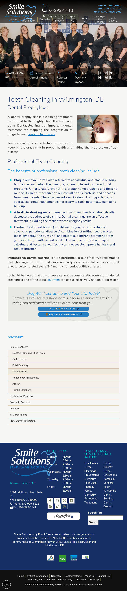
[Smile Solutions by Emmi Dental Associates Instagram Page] (106, 73)
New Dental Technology (23, 420)
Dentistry (45, 19)
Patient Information (28, 19)
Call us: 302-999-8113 (61, 308)
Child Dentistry (20, 365)
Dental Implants (59, 19)
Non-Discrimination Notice (88, 584)
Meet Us (73, 19)
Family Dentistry (19, 347)
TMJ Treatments (18, 414)
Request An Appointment (63, 314)
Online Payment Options (81, 77)
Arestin (16, 383)
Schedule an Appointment (62, 516)
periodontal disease (41, 134)
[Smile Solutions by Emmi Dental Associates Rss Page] (106, 77)
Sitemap (94, 579)
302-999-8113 (57, 10)
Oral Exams (91, 463)
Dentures (15, 408)
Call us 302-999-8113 (15, 75)
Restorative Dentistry (21, 396)
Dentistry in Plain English (99, 19)
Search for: (95, 512)
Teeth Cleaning (20, 371)
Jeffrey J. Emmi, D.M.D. (110, 5)
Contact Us (85, 19)
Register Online (62, 80)
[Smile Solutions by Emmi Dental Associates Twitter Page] (111, 73)
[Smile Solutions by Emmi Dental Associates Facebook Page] (100, 73)
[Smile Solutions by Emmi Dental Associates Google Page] (100, 77)
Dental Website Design (38, 584)
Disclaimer (81, 579)
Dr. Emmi (53, 280)
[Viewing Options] (6, 584)
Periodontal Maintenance (25, 377)
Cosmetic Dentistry (20, 402)
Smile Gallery (113, 19)
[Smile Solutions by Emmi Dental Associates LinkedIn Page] (117, 73)
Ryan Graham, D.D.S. (110, 8)
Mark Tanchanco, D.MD (108, 11)
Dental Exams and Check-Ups (28, 353)
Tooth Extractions (21, 390)
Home (13, 19)
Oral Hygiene (19, 359)
